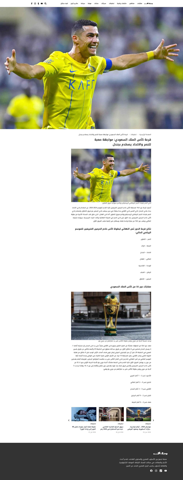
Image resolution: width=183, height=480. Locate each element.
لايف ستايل (64, 3)
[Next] (153, 420)
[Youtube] (42, 3)
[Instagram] (35, 3)
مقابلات (139, 3)
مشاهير (131, 3)
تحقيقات (111, 3)
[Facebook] (151, 471)
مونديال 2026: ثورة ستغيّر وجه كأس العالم (112, 428)
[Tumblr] (38, 3)
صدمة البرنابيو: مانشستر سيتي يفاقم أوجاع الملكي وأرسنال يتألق (140, 428)
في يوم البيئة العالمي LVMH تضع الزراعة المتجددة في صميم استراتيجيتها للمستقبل (84, 428)
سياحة (83, 3)
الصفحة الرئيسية (145, 134)
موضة (89, 3)
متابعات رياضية (121, 3)
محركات (103, 3)
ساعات (96, 3)
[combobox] (49, 3)
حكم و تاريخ (74, 3)
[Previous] (68, 420)
